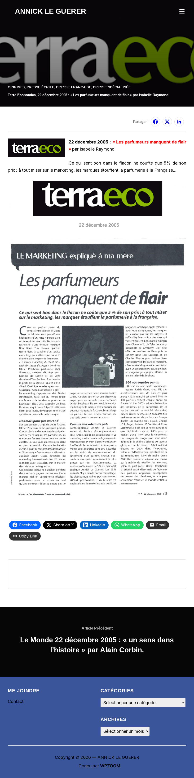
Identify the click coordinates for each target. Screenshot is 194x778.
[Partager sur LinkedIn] (179, 121)
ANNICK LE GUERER (50, 11)
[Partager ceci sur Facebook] (155, 121)
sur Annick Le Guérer (25, 119)
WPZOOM (110, 765)
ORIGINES (16, 87)
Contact (15, 701)
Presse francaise (73, 87)
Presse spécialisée (112, 87)
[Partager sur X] (167, 121)
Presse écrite (40, 87)
